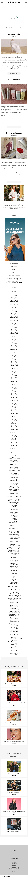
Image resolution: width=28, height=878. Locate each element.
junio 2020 (14, 387)
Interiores (14, 272)
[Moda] (14, 700)
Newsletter (14, 869)
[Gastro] (14, 720)
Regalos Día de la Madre (14, 614)
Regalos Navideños (14, 618)
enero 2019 (14, 410)
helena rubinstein (7, 175)
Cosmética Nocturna (14, 480)
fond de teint (17, 174)
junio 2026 (14, 291)
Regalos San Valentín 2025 (14, 622)
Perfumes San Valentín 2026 (14, 591)
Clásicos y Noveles (14, 471)
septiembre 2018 (14, 416)
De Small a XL (14, 484)
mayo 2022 (14, 356)
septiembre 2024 (14, 320)
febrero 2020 (14, 393)
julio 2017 (14, 433)
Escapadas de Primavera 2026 (14, 496)
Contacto (14, 853)
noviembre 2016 (14, 445)
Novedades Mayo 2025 (14, 538)
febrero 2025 (14, 313)
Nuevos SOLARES (14, 567)
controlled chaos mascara (6, 173)
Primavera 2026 (14, 606)
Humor (14, 269)
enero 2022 (14, 362)
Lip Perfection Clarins (12, 66)
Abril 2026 (14, 457)
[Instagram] (16, 868)
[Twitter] (12, 868)
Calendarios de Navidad (14, 470)
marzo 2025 (14, 311)
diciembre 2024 (14, 316)
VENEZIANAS (16, 121)
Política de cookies (14, 859)
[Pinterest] (14, 868)
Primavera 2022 (14, 601)
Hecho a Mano (14, 508)
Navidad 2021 (14, 518)
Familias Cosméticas (14, 502)
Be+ (18, 172)
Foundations (14, 505)
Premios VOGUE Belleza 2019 (14, 598)
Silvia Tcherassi (14, 67)
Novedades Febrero (14, 534)
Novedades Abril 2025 (14, 528)
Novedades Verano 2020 (14, 551)
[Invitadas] (14, 829)
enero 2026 (14, 298)
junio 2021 (14, 371)
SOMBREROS (14, 637)
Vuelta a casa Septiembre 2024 (14, 653)
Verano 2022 (14, 644)
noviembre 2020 (14, 381)
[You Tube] (19, 868)
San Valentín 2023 (14, 631)
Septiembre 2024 (14, 634)
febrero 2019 (14, 409)
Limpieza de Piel (14, 512)
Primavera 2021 (14, 599)
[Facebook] (9, 868)
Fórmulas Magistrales (14, 503)
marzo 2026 (14, 295)
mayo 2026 (14, 293)
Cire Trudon (4, 65)
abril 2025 (14, 310)
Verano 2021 (14, 643)
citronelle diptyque (10, 65)
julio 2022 (14, 354)
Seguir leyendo (13, 73)
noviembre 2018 (14, 413)
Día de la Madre (14, 486)
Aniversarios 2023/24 (14, 460)
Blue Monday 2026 (14, 468)
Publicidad (14, 850)
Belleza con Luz (14, 464)
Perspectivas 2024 (14, 596)
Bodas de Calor (14, 34)
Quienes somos (14, 849)
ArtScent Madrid (14, 463)
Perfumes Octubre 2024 (14, 586)
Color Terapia (14, 473)
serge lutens (9, 67)
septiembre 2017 (14, 432)
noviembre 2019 (14, 397)
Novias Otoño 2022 (14, 563)
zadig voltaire (16, 68)
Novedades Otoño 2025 (14, 543)
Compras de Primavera (14, 474)
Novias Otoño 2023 (14, 564)
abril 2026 (14, 294)
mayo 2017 (14, 436)
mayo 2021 (14, 372)
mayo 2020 (14, 388)
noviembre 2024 (14, 317)
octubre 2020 (14, 383)
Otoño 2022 (14, 573)
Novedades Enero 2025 (14, 532)
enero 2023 (14, 346)
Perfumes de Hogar (14, 583)
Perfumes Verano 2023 (14, 593)
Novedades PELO (14, 544)
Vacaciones (14, 266)
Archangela (16, 172)
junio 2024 (14, 323)
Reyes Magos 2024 (14, 624)
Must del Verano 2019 (14, 515)
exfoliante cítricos (11, 174)
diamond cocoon (13, 173)
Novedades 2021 (14, 524)
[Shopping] (14, 771)
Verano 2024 (14, 647)
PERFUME (14, 579)
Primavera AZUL (14, 608)
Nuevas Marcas (14, 566)
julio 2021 (14, 370)
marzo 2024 (14, 327)
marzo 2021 (14, 375)
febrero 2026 (14, 297)
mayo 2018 (14, 420)
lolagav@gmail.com (14, 212)
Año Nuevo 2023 (14, 461)
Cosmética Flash (14, 477)
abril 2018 (14, 422)
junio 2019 (14, 403)
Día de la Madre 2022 (14, 487)
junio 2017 (14, 435)
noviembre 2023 (14, 333)
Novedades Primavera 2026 (14, 547)
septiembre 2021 (14, 368)
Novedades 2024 (14, 527)
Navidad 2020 (14, 516)
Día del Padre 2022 (14, 490)
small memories (19, 67)
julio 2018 (14, 417)
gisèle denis (21, 174)
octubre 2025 (14, 303)
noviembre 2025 (14, 301)
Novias (14, 554)
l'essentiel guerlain (19, 175)
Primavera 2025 (14, 605)
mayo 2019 (14, 404)
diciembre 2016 (14, 444)
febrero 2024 (14, 329)
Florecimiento (14, 80)
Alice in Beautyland (6, 172)
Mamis (18, 284)
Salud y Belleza (14, 627)
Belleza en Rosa (14, 467)
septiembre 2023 (14, 336)
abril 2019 (14, 406)
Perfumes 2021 (14, 582)
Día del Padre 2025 (14, 493)
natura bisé (23, 66)
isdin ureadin (12, 175)
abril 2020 (14, 390)
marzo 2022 (14, 359)
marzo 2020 (14, 391)
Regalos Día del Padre (14, 615)
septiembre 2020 (14, 384)
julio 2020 (14, 385)
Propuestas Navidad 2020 (14, 612)
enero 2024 (14, 330)
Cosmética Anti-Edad (14, 476)
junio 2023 (14, 339)
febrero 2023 (14, 345)
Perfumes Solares (14, 592)
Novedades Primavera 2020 (14, 545)
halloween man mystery (5, 66)
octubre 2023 (14, 335)
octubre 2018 (14, 415)
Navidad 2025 (14, 521)
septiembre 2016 (14, 448)
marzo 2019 (14, 407)
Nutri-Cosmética (14, 569)
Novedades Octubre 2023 (14, 540)
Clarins (14, 65)
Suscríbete (14, 871)
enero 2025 (14, 314)
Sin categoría (14, 636)
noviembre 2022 (14, 349)
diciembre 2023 (14, 332)
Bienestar (14, 268)
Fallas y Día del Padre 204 (14, 500)
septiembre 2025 (14, 304)
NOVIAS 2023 (14, 557)
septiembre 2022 (14, 352)
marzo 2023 (14, 343)
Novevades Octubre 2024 (14, 553)
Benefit (21, 172)
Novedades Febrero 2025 (14, 535)
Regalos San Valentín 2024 (14, 621)
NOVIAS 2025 (14, 559)
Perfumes (14, 580)
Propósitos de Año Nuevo (14, 611)
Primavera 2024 (14, 604)
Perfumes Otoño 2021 (14, 588)
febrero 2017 (14, 441)
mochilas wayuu (18, 66)
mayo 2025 (14, 309)
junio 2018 (14, 419)
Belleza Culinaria (14, 466)
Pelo (14, 577)
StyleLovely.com (14, 2)
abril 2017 (14, 438)
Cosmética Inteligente (14, 479)
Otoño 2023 (14, 575)
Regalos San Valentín (14, 620)
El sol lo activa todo (14, 133)
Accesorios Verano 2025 (14, 458)
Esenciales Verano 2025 (14, 499)
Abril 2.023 (14, 455)
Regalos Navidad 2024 (14, 617)
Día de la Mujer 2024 (14, 489)
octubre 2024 (14, 319)
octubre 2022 (14, 351)
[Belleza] (14, 739)
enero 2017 (14, 442)
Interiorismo (14, 511)
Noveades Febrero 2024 (14, 522)
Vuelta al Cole (14, 654)
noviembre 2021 (14, 365)
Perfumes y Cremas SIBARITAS (14, 595)
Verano (14, 270)
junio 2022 (14, 355)
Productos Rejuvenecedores (14, 609)
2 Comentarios (14, 179)
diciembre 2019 (14, 396)
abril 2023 (14, 342)
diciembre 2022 (14, 348)
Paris (14, 576)
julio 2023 (14, 338)
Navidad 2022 (14, 519)
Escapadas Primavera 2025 (14, 498)
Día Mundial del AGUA (14, 495)
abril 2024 (14, 326)
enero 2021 (14, 378)
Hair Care (14, 506)
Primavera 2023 (14, 602)
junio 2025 (14, 307)
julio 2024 (14, 322)
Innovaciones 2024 (14, 509)
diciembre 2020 (14, 380)
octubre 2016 (14, 447)
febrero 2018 (14, 425)
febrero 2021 (14, 377)
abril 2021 (14, 374)
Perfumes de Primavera (14, 585)
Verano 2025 (14, 649)
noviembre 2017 (14, 429)
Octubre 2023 (14, 570)
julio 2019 (14, 402)
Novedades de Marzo (14, 530)
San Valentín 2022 (14, 630)
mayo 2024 (14, 324)
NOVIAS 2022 (14, 556)
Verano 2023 (14, 646)
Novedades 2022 (14, 525)
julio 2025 (14, 306)
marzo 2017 (14, 439)
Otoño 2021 (14, 572)
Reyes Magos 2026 (14, 625)
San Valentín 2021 (14, 628)
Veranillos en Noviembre (14, 641)
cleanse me (24, 172)
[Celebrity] (14, 790)
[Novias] (14, 681)
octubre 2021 (14, 367)
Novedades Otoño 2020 (14, 541)
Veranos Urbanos (14, 652)
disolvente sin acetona (4, 174)
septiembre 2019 (14, 400)
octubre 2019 (14, 399)
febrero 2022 (14, 361)
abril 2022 (14, 358)
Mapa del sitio (14, 851)
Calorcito (18, 281)
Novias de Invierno (14, 560)
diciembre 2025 (14, 300)
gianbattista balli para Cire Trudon (21, 65)
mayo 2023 (14, 340)
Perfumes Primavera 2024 (14, 589)
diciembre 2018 (14, 412)
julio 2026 (14, 290)
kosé (15, 175)
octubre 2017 (14, 431)
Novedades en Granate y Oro (14, 531)
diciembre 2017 (14, 428)
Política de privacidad (14, 858)
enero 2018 (14, 426)
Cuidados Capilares (14, 483)
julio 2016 (14, 449)
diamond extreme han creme (21, 173)
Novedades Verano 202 (14, 550)
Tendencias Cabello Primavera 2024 (14, 638)
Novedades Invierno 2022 (14, 537)
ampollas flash (11, 172)
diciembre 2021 (14, 364)
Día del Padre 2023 (14, 492)
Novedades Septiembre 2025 (14, 548)
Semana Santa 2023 (14, 633)
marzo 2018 (14, 423)
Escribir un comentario (14, 70)
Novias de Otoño (14, 561)
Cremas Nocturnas (14, 482)
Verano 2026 (14, 650)
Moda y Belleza (14, 513)
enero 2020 (14, 394)
